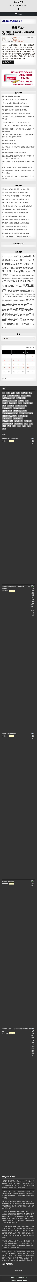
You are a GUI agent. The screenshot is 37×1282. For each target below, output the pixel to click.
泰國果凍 (11, 406)
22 (28, 368)
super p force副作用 (12, 257)
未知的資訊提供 (18, 244)
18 (9, 368)
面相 (24, 426)
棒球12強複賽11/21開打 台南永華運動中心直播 (15, 199)
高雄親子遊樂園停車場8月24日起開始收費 (14, 153)
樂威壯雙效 (25, 290)
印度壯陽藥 (18, 1270)
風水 (29, 426)
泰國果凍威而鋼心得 (26, 413)
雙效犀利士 (26, 324)
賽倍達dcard (15, 305)
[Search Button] (18, 9)
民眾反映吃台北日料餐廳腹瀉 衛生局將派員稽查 (15, 223)
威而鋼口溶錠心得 (9, 398)
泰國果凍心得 (22, 416)
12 (14, 364)
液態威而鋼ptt (8, 424)
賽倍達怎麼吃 (16, 315)
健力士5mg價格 (16, 271)
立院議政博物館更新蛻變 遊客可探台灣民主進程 (15, 189)
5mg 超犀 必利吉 (8, 1177)
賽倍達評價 (15, 320)
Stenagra (4, 257)
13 (18, 364)
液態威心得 (18, 421)
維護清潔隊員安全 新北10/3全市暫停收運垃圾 (15, 193)
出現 (17, 393)
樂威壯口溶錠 (28, 403)
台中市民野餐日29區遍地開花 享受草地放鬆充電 (16, 196)
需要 (19, 426)
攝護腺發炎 (13, 403)
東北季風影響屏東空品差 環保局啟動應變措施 (15, 213)
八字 (12, 393)
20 (18, 368)
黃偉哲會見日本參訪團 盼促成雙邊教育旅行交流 (15, 220)
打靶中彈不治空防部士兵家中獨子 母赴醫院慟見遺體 (17, 206)
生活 (25, 424)
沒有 (4, 406)
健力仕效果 (16, 267)
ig (3, 393)
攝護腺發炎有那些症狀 (8, 140)
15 (28, 364)
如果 (4, 396)
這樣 (9, 426)
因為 (30, 393)
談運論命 (15, 40)
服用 (20, 403)
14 (23, 364)
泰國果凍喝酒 (7, 411)
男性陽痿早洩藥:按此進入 (12, 21)
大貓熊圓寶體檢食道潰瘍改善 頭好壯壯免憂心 (15, 226)
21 (23, 368)
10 (4, 364)
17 (4, 368)
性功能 (21, 401)
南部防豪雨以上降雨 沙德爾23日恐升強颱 (14, 110)
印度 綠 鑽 (18, 275)
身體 (4, 426)
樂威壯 (15, 38)
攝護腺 (5, 403)
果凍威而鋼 (18, 2)
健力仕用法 (27, 267)
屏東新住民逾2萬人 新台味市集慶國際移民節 (15, 203)
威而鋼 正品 (21, 278)
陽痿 (14, 426)
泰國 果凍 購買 (8, 421)
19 (14, 368)
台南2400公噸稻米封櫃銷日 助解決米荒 (13, 216)
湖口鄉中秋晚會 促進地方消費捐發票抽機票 (14, 209)
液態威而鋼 (27, 421)
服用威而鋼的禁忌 (13, 285)
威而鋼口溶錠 (25, 396)
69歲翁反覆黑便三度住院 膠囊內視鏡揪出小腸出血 (17, 167)
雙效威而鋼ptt (14, 324)
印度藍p (23, 275)
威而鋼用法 (27, 278)
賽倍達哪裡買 (15, 310)
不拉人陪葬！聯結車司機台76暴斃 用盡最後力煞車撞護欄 (18, 33)
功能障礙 (24, 393)
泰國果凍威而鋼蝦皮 (9, 416)
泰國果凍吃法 (7, 408)
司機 (19, 41)
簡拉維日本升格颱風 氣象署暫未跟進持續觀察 (15, 107)
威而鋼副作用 (8, 278)
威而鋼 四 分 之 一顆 (10, 401)
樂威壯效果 (13, 290)
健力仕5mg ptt (12, 260)
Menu (20, 14)
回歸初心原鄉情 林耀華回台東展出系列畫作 (14, 103)
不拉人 (15, 41)
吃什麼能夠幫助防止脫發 (9, 144)
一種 (7, 393)
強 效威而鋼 (9, 281)
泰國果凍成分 (7, 418)
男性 (30, 424)
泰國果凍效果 (18, 418)
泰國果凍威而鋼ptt (20, 411)
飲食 (4, 429)
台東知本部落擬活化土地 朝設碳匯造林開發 (14, 100)
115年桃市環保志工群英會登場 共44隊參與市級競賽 (17, 126)
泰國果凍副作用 (21, 406)
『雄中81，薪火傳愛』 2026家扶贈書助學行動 (16, 122)
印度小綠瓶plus (28, 272)
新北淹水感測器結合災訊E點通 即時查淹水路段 (15, 233)
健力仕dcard (11, 264)
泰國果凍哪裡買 (19, 408)
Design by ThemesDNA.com (19, 1280)
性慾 (26, 401)
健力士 (5, 271)
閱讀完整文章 (8, 62)
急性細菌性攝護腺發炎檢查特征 (11, 96)
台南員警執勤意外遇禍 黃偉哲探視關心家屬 (14, 230)
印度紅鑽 (13, 275)
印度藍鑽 (28, 275)
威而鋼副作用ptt (13, 396)
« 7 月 (4, 379)
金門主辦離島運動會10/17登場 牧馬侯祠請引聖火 (16, 237)
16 (32, 364)
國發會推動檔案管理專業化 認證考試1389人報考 (16, 113)
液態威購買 (18, 424)
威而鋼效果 (14, 278)
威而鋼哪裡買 (21, 398)
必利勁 (19, 281)
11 (9, 364)
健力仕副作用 (23, 264)
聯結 (22, 41)
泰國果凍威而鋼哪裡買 (10, 413)
